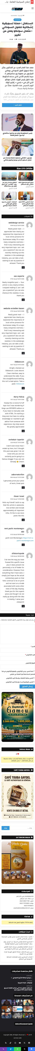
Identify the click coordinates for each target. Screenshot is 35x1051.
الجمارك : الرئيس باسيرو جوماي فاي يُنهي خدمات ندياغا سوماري (9, 204)
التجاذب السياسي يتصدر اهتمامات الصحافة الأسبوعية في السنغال (19, 958)
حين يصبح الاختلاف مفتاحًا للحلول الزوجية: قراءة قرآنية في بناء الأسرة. (18, 953)
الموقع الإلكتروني (30, 663)
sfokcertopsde (18, 553)
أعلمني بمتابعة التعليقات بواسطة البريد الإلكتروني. (19, 678)
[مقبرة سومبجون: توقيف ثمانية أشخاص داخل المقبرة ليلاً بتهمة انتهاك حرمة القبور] (17, 1015)
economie (14, 15)
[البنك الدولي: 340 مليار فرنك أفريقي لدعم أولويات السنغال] (25, 196)
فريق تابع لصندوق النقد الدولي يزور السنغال (25, 183)
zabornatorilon (17, 474)
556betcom (19, 361)
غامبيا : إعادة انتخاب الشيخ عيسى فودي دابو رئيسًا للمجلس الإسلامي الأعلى (17, 938)
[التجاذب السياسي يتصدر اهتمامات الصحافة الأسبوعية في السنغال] (17, 1009)
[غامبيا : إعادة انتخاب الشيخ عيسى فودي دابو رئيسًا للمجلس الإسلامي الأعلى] (28, 1002)
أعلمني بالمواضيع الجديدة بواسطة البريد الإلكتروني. (19, 682)
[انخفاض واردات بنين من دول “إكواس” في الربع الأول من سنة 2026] (9, 176)
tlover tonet (19, 496)
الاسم (33, 646)
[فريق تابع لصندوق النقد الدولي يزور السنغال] (25, 176)
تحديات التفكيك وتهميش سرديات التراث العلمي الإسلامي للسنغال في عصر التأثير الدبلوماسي (18, 948)
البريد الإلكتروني (30, 655)
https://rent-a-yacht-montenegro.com (25, 539)
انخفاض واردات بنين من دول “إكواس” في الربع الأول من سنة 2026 (9, 184)
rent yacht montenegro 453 (14, 530)
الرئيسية (20, 15)
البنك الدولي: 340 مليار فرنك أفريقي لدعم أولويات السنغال (26, 204)
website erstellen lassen (14, 308)
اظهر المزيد (18, 105)
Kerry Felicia (19, 397)
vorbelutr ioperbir (16, 439)
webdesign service (16, 222)
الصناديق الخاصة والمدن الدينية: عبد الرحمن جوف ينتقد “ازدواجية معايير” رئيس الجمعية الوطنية (17, 943)
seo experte (19, 276)
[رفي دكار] (17, 8)
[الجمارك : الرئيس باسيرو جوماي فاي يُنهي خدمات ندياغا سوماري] (9, 196)
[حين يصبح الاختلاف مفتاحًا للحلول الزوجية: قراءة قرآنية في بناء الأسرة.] (28, 1009)
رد (23, 267)
